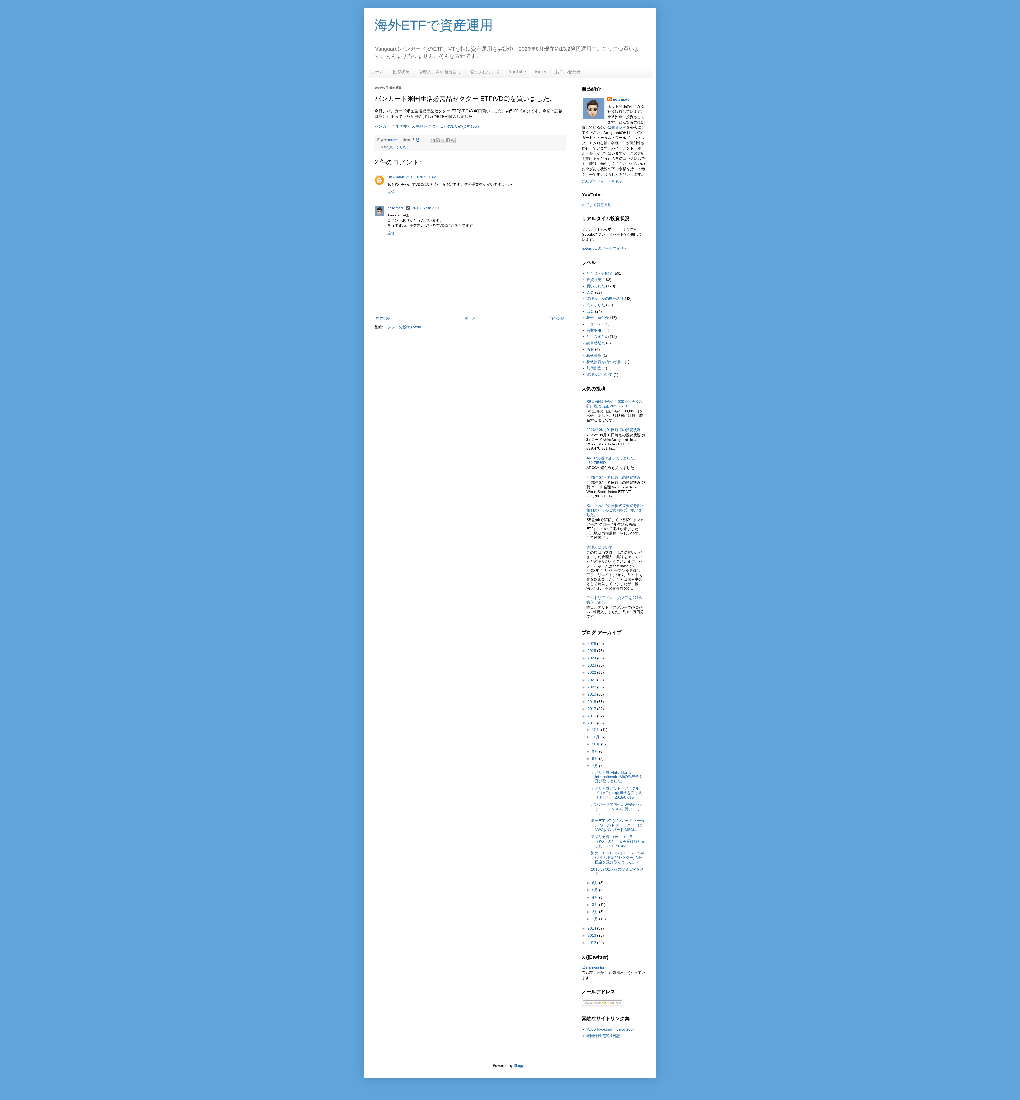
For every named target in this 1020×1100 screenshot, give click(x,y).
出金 (590, 311)
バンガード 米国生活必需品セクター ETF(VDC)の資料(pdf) (427, 126)
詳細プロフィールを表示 (602, 181)
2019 (592, 694)
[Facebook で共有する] (447, 140)
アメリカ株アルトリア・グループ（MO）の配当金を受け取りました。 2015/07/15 (617, 792)
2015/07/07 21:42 (421, 177)
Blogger (520, 1065)
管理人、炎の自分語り (440, 72)
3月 (595, 904)
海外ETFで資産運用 (434, 25)
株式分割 (593, 355)
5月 (595, 890)
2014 (592, 928)
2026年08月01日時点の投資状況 (613, 430)
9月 (595, 751)
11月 (596, 737)
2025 (592, 651)
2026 (592, 643)
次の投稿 (383, 318)
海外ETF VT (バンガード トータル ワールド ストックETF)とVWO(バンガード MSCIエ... (618, 825)
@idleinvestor (593, 967)
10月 (596, 744)
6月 (595, 883)
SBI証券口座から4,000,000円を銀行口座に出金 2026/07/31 (614, 403)
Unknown (396, 177)
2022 (592, 672)
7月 (595, 766)
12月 (596, 729)
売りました (595, 305)
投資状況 (401, 72)
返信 (391, 192)
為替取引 (593, 330)
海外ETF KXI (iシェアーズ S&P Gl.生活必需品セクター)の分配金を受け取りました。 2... (618, 857)
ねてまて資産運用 (596, 205)
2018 (592, 702)
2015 (592, 723)
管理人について (485, 72)
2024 (592, 658)
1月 (595, 919)
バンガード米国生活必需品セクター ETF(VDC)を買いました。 (617, 809)
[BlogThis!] (437, 140)
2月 (595, 912)
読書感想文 (595, 343)
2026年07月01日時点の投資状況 (613, 477)
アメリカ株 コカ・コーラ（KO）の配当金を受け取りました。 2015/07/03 (618, 841)
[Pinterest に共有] (453, 140)
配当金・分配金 (599, 273)
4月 (595, 897)
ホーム (377, 72)
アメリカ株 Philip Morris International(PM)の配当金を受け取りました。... (617, 776)
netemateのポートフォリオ (604, 248)
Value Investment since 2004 (610, 1029)
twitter (540, 71)
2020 (592, 687)
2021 (592, 680)
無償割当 (593, 368)
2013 (592, 935)
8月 (595, 758)
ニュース (593, 324)
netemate (395, 208)
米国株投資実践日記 (603, 1036)
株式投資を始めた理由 (605, 362)
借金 (590, 349)
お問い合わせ (568, 72)
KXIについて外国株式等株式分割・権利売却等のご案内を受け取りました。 (615, 510)
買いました (397, 147)
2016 (592, 716)
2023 (592, 665)
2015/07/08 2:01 (426, 208)
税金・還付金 (597, 317)
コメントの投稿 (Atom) (403, 327)
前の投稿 (557, 318)
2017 (592, 709)
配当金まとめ (597, 336)
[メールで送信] (432, 140)
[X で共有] (442, 140)
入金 (590, 292)
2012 (592, 942)
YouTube (517, 71)
